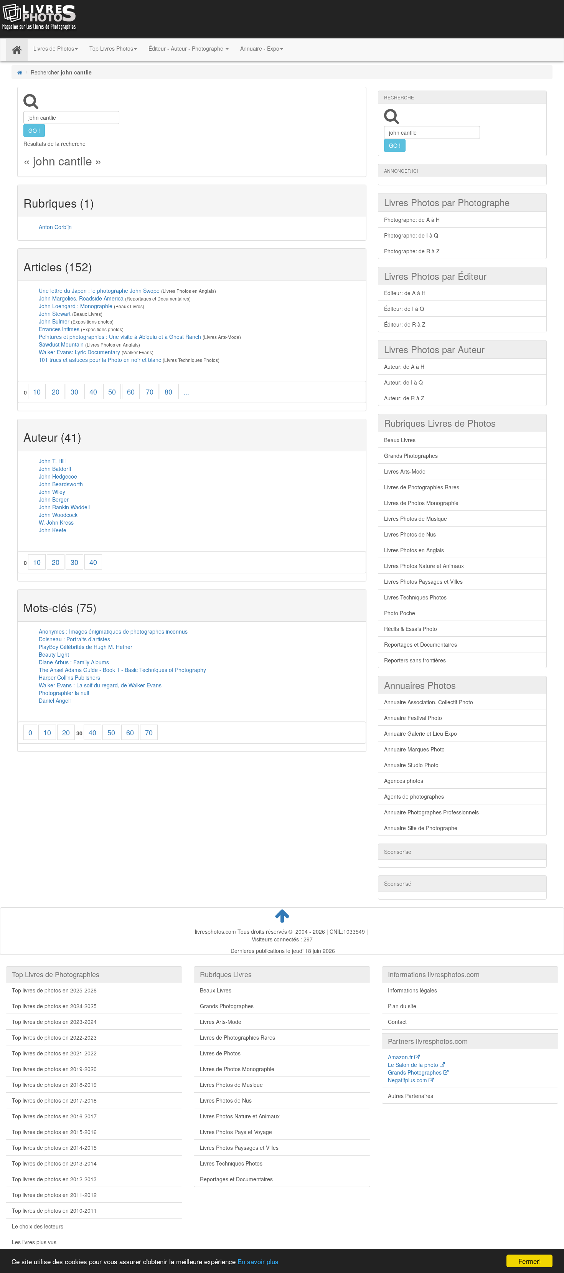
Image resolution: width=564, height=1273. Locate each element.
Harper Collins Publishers (69, 677)
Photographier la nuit (64, 693)
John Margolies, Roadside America (81, 298)
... (186, 391)
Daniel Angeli (55, 700)
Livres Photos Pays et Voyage (236, 1132)
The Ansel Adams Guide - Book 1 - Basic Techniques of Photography (122, 670)
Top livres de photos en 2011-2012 (54, 1195)
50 (112, 391)
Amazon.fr (401, 1057)
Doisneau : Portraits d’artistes (74, 639)
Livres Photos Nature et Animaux (424, 566)
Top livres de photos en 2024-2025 (54, 1006)
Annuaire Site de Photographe (420, 828)
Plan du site (402, 1006)
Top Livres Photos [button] (111, 48)
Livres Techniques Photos (415, 597)
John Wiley (52, 491)
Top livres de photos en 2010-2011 (54, 1210)
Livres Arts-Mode (404, 471)
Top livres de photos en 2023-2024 (54, 1021)
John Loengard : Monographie (75, 306)
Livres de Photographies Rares (421, 487)
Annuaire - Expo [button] (259, 48)
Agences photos (403, 780)
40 (93, 391)
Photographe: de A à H (412, 219)
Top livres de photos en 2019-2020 (54, 1069)
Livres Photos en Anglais (414, 550)
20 (55, 391)
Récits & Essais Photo (410, 628)
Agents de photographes (414, 796)
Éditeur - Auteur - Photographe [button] (186, 48)
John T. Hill (52, 461)
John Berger (54, 499)
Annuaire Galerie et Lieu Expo (420, 733)
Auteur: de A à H (404, 366)
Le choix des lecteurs (37, 1226)
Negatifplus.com (408, 1080)
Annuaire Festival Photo (413, 718)
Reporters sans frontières (415, 660)
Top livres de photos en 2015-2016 (54, 1132)
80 (168, 391)
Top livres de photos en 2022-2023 (54, 1037)
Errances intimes (59, 329)
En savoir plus (258, 1261)
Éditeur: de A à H (404, 293)
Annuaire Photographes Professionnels (431, 812)
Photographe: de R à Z (412, 251)
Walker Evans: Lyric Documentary (79, 352)
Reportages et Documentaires (420, 644)
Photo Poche (399, 613)
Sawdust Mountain (61, 344)
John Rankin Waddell (64, 507)
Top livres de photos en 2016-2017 (54, 1116)
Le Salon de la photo (414, 1064)
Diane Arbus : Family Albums (74, 662)
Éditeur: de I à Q (404, 308)
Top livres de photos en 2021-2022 (54, 1053)
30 (74, 391)
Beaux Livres (400, 440)
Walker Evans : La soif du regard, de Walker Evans (100, 685)
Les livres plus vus (34, 1242)
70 (149, 391)
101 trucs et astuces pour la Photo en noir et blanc (100, 359)
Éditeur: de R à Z (404, 324)
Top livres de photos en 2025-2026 (54, 990)
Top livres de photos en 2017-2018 (54, 1100)
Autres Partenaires (410, 1096)
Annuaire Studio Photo (411, 765)
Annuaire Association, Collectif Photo (428, 702)
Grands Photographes (411, 455)
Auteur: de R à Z (404, 398)
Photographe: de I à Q (411, 235)
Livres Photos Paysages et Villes (423, 581)
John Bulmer (54, 321)
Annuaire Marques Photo (414, 749)
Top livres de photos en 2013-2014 (54, 1163)
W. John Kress (56, 522)
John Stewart (55, 313)
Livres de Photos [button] (53, 48)
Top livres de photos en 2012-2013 (54, 1179)
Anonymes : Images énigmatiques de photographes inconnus (113, 631)
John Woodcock (58, 514)
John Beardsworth (61, 484)
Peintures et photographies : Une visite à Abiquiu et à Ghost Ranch (121, 336)
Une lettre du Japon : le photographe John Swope (99, 290)
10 (37, 391)
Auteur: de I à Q (403, 382)
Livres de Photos (220, 1053)
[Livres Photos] (38, 18)
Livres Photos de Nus (410, 534)
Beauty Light (54, 654)
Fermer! (529, 1261)
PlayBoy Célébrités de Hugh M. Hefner (85, 647)
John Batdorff (55, 468)
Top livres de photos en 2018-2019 (54, 1084)
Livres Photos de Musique (415, 518)
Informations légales (412, 990)
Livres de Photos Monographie (421, 503)
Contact (397, 1021)
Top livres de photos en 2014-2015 (54, 1147)
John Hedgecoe (58, 476)
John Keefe (52, 530)
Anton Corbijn (55, 227)
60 (131, 391)
